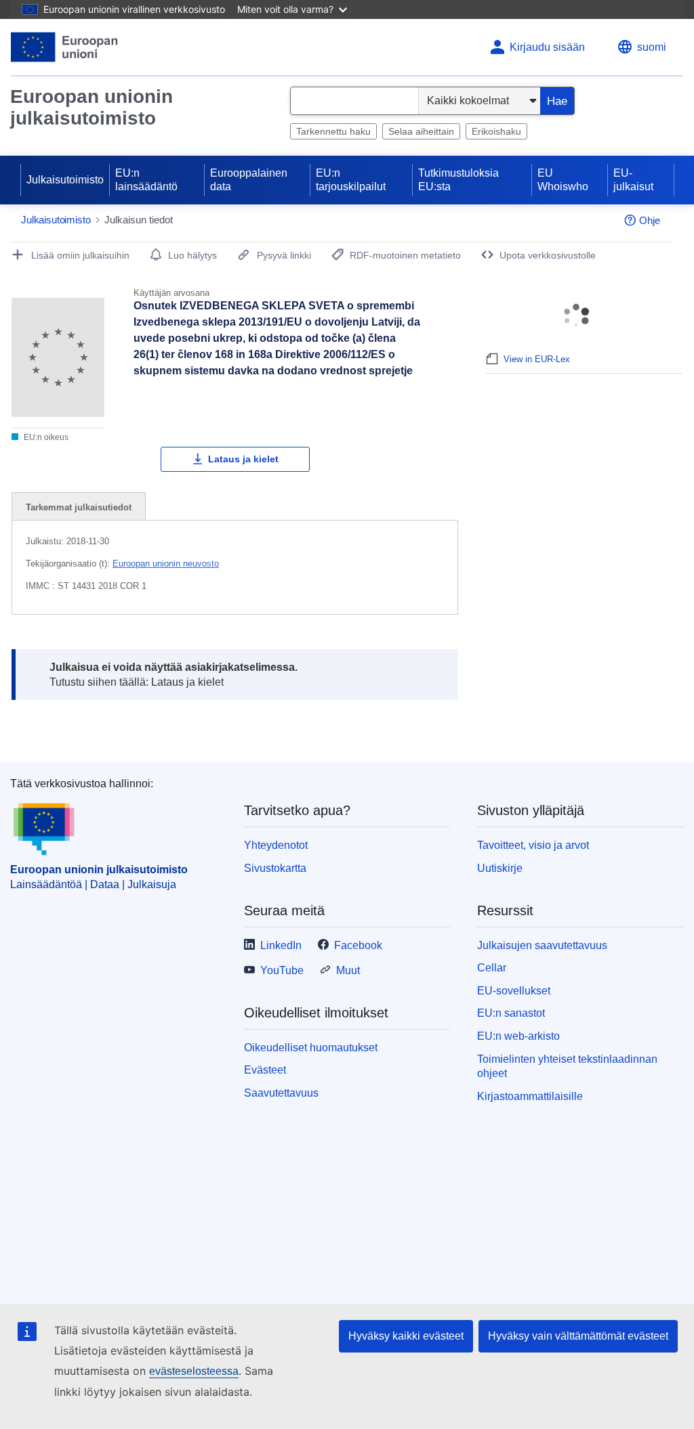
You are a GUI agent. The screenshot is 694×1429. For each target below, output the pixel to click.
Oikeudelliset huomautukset (310, 1047)
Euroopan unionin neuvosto (166, 563)
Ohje (649, 220)
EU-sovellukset (513, 990)
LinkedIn (281, 945)
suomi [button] (651, 47)
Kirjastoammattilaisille (530, 1096)
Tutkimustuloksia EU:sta (458, 179)
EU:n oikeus (45, 437)
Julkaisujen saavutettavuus (542, 945)
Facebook (358, 945)
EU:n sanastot (511, 1013)
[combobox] (354, 100)
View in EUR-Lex (537, 359)
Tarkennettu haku (333, 131)
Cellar (491, 967)
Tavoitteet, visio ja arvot (533, 845)
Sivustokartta (275, 868)
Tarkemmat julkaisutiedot (78, 507)
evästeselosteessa (194, 1371)
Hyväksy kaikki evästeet (406, 1336)
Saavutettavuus (281, 1093)
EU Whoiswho (562, 179)
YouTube (282, 970)
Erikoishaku (496, 131)
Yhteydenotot (276, 845)
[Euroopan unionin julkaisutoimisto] (65, 47)
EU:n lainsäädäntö (146, 179)
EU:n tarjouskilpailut (351, 179)
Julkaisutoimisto (65, 179)
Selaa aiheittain (421, 131)
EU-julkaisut (633, 179)
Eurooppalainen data (248, 179)
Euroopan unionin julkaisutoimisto (91, 107)
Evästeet (265, 1070)
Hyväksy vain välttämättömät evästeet (578, 1336)
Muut (348, 970)
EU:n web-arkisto (518, 1036)
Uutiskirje (500, 868)
